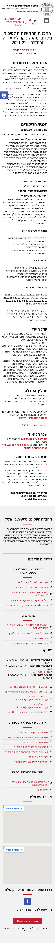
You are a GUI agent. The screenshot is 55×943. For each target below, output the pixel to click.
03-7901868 (39, 671)
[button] (4, 95)
